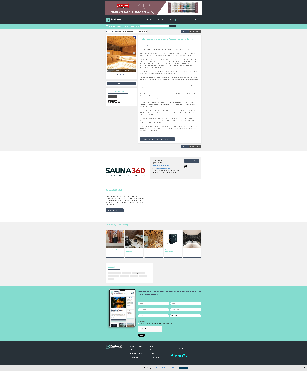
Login (197, 20)
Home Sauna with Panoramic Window (165, 368)
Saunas (148, 250)
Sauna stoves (134, 276)
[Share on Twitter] (112, 101)
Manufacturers (151, 20)
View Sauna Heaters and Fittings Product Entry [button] (157, 139)
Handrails (111, 273)
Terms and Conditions (159, 323)
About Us (189, 20)
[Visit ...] (115, 239)
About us (153, 346)
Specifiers (161, 20)
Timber (111, 278)
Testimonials (134, 357)
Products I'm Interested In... (132, 26)
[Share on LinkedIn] (115, 101)
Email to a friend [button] (112, 96)
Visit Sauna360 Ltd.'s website (162, 168)
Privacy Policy (141, 321)
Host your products (136, 353)
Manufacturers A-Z (136, 346)
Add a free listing (135, 350)
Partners (153, 353)
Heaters (118, 273)
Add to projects (196, 31)
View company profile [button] (114, 210)
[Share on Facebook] (109, 101)
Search (173, 26)
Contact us (153, 350)
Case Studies (114, 31)
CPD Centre (171, 20)
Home (108, 31)
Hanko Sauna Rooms (114, 250)
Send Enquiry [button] (121, 83)
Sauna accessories (114, 276)
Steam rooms (189, 250)
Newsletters (180, 20)
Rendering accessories (138, 273)
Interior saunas (126, 273)
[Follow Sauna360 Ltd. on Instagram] (185, 166)
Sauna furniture (125, 276)
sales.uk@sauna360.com (161, 165)
